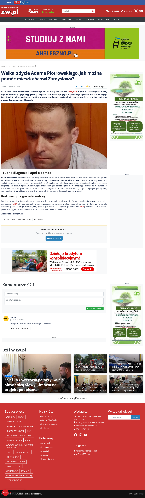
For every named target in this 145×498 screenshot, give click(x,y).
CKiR (29, 431)
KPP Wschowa (12, 457)
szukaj (135, 417)
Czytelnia (10, 426)
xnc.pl (141, 494)
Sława (21, 417)
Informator (103, 20)
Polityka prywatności (50, 424)
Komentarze (114, 11)
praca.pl (44, 455)
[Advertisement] (127, 211)
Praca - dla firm (47, 459)
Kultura (53, 20)
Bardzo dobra (48, 12)
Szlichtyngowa (8, 220)
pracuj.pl (45, 451)
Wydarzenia (21, 66)
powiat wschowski (15, 421)
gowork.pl (45, 443)
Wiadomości (30, 20)
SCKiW (27, 440)
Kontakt (90, 20)
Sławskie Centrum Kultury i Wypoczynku (19, 446)
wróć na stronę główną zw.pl (72, 398)
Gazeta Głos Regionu (50, 420)
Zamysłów (72, 92)
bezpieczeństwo (13, 466)
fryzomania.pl (47, 447)
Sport (42, 20)
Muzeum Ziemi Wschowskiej (19, 475)
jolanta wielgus (22, 452)
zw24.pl (116, 20)
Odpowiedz (25, 328)
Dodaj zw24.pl (55, 238)
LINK (15, 204)
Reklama (78, 20)
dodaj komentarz (95, 308)
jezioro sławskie (14, 480)
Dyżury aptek (47, 416)
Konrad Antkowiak (15, 431)
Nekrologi (128, 11)
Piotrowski (38, 220)
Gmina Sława (12, 471)
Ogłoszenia (66, 20)
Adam (29, 220)
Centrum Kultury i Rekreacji (19, 435)
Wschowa (10, 417)
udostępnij (100, 86)
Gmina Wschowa (14, 440)
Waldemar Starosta (15, 461)
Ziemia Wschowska (8, 66)
